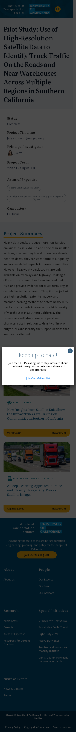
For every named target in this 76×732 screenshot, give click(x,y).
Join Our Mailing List (38, 378)
